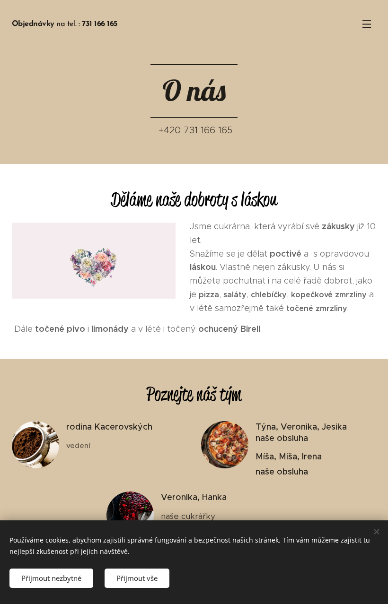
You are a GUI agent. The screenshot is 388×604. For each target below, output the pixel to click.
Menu (366, 23)
